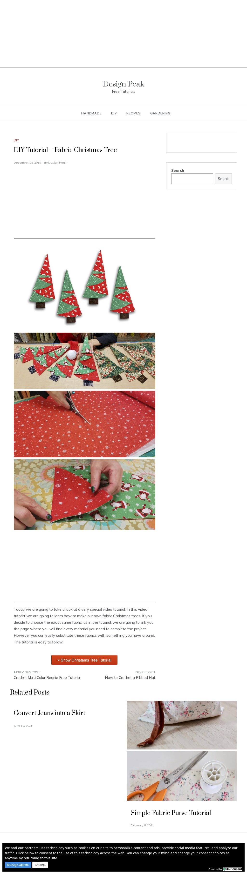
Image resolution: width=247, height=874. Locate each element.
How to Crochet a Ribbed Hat (130, 677)
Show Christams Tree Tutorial (86, 660)
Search (177, 170)
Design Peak (123, 84)
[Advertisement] (123, 33)
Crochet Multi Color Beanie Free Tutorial (47, 677)
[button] (18, 865)
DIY (114, 113)
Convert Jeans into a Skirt (49, 713)
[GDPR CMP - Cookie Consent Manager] (232, 868)
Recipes (133, 113)
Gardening (160, 113)
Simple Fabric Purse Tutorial (171, 813)
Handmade (91, 113)
